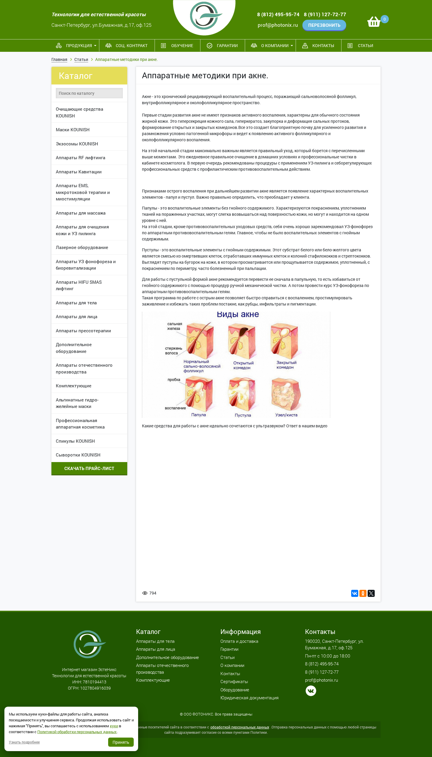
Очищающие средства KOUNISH (79, 112)
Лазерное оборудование (82, 247)
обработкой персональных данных (239, 727)
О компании (275, 45)
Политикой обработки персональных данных (77, 731)
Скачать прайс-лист (89, 468)
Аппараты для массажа (81, 213)
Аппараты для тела (76, 303)
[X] (371, 593)
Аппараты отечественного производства (84, 368)
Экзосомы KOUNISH (77, 144)
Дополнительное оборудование (74, 347)
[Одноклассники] (362, 593)
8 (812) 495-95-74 (278, 14)
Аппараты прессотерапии (83, 330)
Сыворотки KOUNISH (78, 455)
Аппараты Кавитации (79, 172)
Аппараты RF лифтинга (80, 157)
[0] (374, 22)
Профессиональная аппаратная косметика (80, 423)
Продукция (79, 45)
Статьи (365, 45)
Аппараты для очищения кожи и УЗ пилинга (82, 230)
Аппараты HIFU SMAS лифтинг (79, 285)
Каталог (75, 75)
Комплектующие (73, 386)
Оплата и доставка (239, 641)
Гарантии (227, 45)
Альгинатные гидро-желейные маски (77, 403)
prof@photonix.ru (278, 24)
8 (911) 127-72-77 (325, 14)
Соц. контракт (132, 45)
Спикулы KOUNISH (75, 441)
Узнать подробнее (24, 742)
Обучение (182, 45)
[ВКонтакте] (354, 593)
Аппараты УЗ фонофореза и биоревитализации (86, 264)
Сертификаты (234, 681)
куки (114, 725)
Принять (121, 742)
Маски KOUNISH (73, 129)
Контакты (323, 45)
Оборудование (234, 690)
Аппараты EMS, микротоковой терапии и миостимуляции (83, 192)
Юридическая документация (249, 697)
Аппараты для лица (76, 316)
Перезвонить (324, 25)
